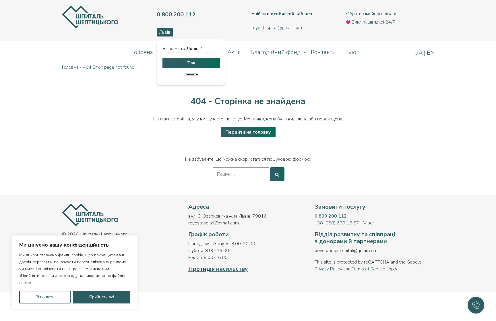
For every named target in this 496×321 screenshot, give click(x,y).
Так (191, 63)
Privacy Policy (328, 269)
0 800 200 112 (331, 216)
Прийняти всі (101, 297)
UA (419, 53)
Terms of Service (368, 269)
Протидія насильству (218, 269)
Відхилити (45, 297)
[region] (74, 272)
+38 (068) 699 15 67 (337, 223)
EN (430, 53)
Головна (142, 52)
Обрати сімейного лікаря (371, 14)
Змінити (191, 74)
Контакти (323, 52)
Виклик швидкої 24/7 (372, 22)
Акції (233, 52)
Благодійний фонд (276, 52)
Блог (352, 52)
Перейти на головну (248, 132)
